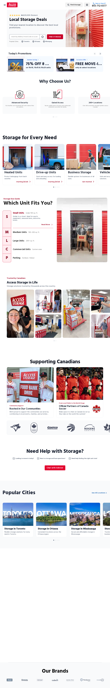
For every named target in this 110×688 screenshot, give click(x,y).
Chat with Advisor (55, 467)
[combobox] (24, 36)
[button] (28, 219)
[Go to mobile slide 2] (55, 340)
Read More (45, 224)
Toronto (26, 41)
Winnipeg (48, 41)
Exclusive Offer (81, 60)
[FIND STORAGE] (42, 36)
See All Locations (98, 493)
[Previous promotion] (94, 53)
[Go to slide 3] (56, 116)
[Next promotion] (100, 53)
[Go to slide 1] (53, 116)
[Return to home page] (12, 4)
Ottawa (37, 41)
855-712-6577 (99, 6)
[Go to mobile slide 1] (54, 340)
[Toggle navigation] (5, 5)
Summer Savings (32, 60)
